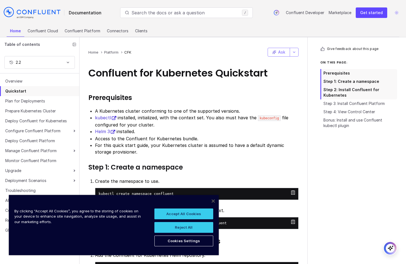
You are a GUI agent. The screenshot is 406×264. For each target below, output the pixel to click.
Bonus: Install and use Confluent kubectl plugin (352, 123)
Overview (13, 81)
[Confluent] (32, 12)
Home (15, 30)
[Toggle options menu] (294, 52)
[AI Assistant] (276, 13)
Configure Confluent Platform (32, 130)
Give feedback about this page (352, 49)
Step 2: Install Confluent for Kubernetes (351, 92)
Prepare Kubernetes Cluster (30, 111)
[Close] (213, 201)
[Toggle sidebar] (74, 44)
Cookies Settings (184, 241)
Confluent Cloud (43, 30)
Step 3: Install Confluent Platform (354, 103)
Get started (371, 12)
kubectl (103, 117)
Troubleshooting (20, 190)
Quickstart (15, 91)
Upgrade (13, 170)
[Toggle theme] (397, 13)
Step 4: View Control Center (349, 111)
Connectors (117, 30)
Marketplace (340, 12)
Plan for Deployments (25, 101)
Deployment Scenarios (25, 180)
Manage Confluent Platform (31, 150)
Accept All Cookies (183, 214)
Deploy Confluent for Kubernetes (36, 120)
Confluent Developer (305, 12)
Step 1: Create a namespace (351, 81)
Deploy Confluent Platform (30, 140)
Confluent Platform (82, 30)
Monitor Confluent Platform (30, 160)
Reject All (184, 227)
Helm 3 (102, 131)
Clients (141, 30)
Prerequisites (336, 73)
